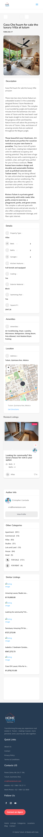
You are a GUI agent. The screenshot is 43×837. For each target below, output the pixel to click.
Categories (21, 823)
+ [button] (8, 367)
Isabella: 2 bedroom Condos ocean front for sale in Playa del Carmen (16, 647)
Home (6, 823)
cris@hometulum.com (12, 781)
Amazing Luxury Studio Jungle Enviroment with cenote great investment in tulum (16, 593)
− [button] (8, 370)
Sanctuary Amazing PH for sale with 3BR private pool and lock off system (16, 628)
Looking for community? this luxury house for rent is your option (19, 457)
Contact (7, 751)
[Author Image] (34, 450)
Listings (13, 823)
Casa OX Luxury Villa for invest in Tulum (16, 666)
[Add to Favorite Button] (35, 445)
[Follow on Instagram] (11, 803)
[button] (6, 435)
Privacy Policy (9, 755)
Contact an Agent (15, 812)
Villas (13, 474)
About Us (7, 747)
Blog (6, 826)
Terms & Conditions (11, 759)
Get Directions (13, 409)
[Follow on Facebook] (6, 803)
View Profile (21, 514)
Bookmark (21, 17)
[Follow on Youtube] (15, 803)
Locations (31, 823)
